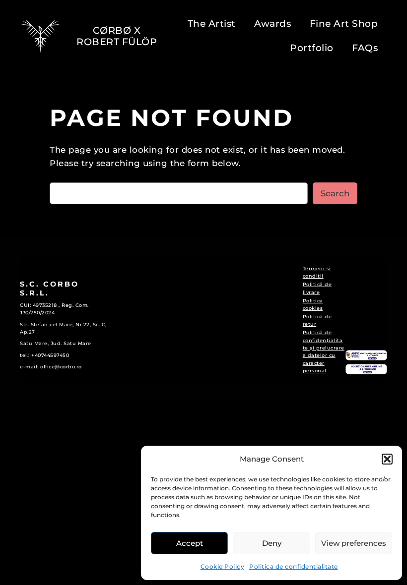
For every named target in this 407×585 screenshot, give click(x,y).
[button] (387, 459)
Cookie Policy (223, 566)
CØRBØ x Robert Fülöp (116, 36)
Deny (271, 543)
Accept (189, 543)
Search (335, 193)
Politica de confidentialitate (293, 566)
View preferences (353, 543)
